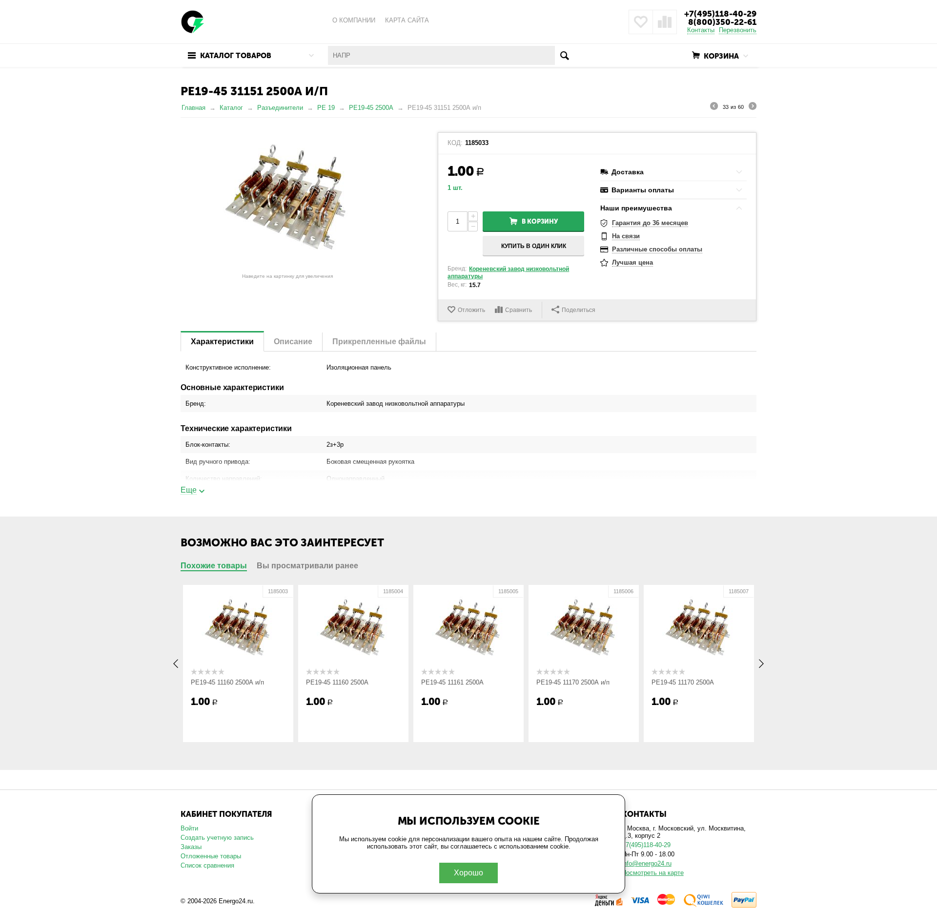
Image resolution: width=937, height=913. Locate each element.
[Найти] (564, 55)
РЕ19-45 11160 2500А (337, 682)
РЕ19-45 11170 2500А (683, 682)
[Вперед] (752, 107)
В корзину (540, 221)
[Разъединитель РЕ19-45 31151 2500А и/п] (287, 200)
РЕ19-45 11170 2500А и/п (573, 682)
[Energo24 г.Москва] (193, 21)
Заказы (191, 847)
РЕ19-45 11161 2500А (452, 682)
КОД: (455, 143)
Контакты (700, 30)
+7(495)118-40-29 (720, 14)
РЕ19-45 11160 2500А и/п (227, 682)
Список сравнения (207, 865)
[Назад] (714, 107)
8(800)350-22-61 (722, 22)
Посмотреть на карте (653, 872)
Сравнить (518, 310)
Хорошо (468, 873)
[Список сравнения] (664, 22)
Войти (189, 828)
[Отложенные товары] (641, 22)
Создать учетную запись (217, 837)
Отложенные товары (211, 856)
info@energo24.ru (647, 863)
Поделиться (578, 310)
